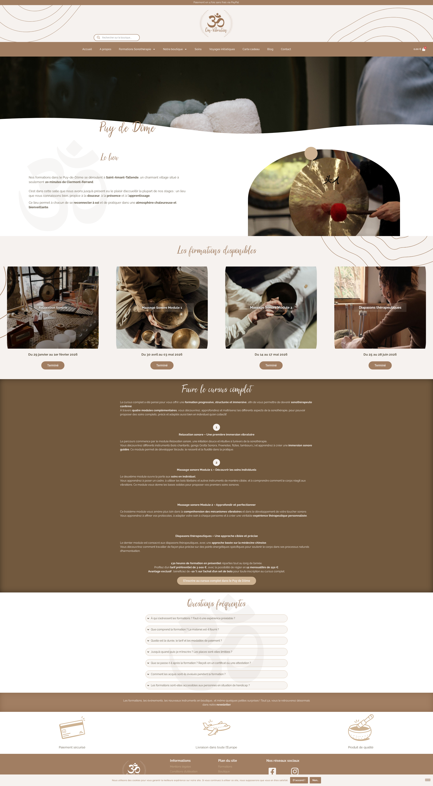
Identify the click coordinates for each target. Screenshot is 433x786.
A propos (105, 49)
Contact (286, 49)
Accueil (87, 49)
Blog (270, 49)
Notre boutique (173, 49)
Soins (198, 49)
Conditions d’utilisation (183, 771)
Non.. (315, 780)
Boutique (224, 771)
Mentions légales (180, 766)
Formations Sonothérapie (135, 49)
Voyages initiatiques (222, 49)
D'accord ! (299, 780)
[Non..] (427, 780)
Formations (225, 766)
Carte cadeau (251, 49)
